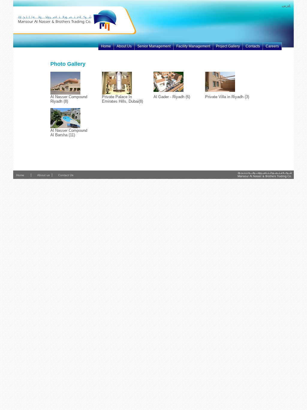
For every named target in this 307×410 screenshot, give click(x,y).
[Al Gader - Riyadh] (168, 90)
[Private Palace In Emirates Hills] (117, 93)
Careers (272, 46)
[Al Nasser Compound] (65, 93)
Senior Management (154, 46)
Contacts (253, 46)
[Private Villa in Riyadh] (220, 90)
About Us (124, 46)
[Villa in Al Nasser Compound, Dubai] (65, 127)
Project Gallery (228, 46)
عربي (286, 5)
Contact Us (65, 175)
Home (106, 46)
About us (43, 175)
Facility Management (193, 46)
